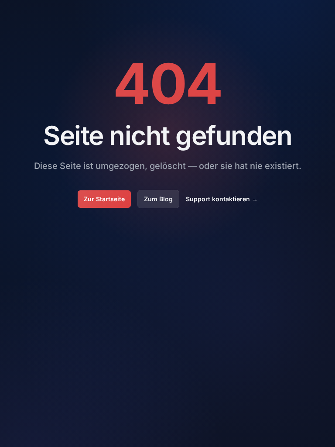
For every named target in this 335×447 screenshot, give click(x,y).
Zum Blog (158, 199)
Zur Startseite (104, 199)
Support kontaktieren (222, 199)
